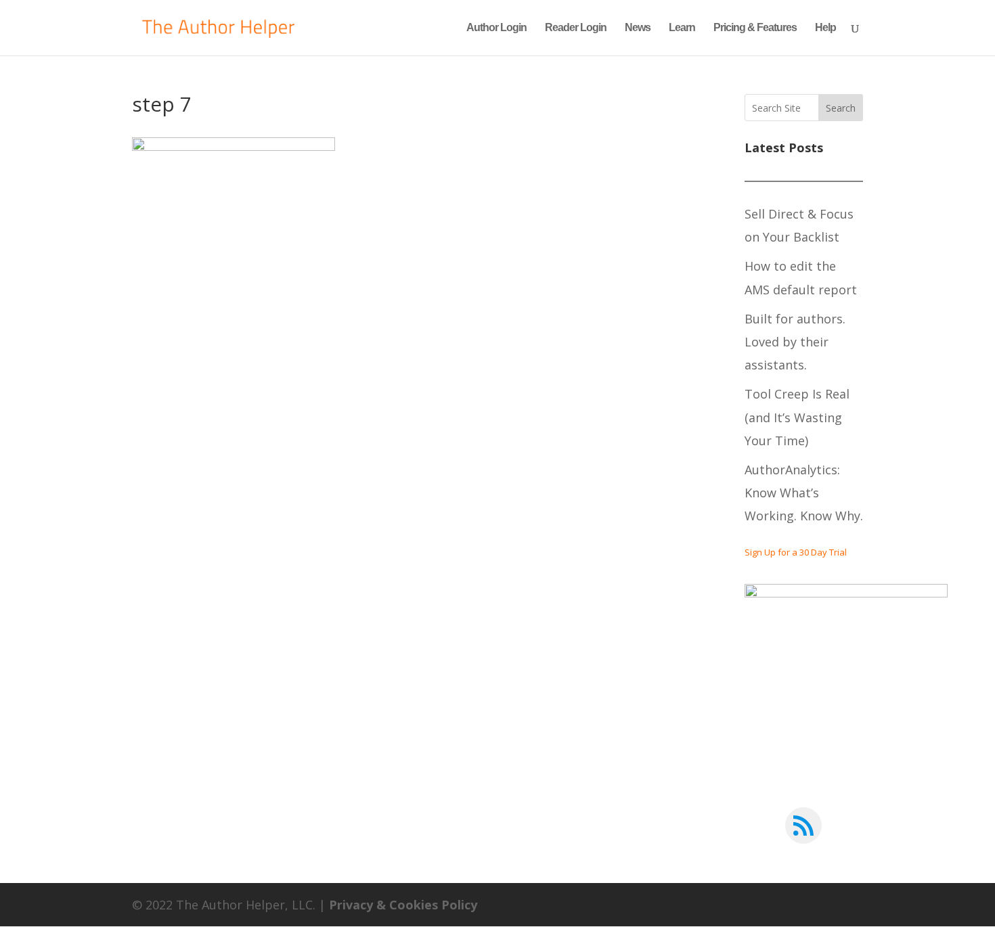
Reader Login (575, 28)
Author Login (496, 28)
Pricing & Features (755, 28)
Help (825, 28)
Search (841, 107)
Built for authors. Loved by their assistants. (795, 342)
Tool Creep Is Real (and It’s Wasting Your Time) (797, 417)
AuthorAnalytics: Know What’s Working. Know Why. (804, 492)
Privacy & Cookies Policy (403, 905)
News (637, 28)
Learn (682, 28)
